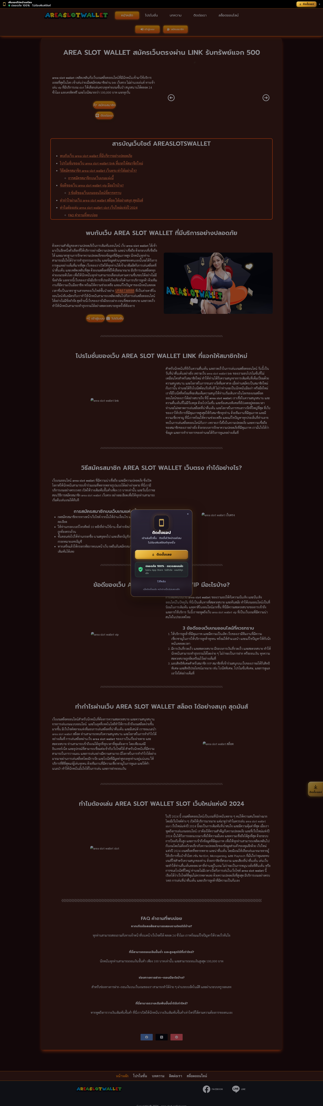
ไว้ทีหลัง (161, 581)
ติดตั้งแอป (308, 4)
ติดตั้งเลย (164, 554)
